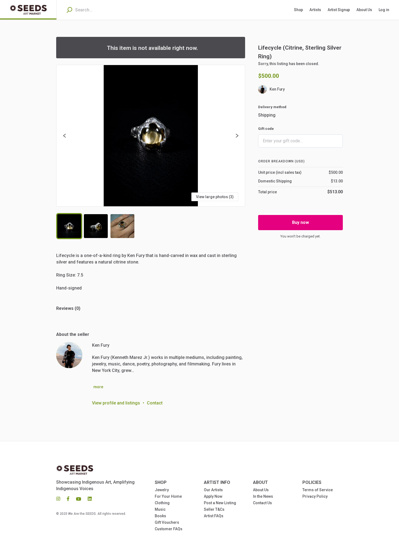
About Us (261, 490)
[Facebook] (68, 498)
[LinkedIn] (88, 498)
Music (160, 509)
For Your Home (168, 496)
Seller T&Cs (214, 509)
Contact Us (262, 503)
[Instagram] (60, 498)
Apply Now (213, 496)
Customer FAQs (168, 529)
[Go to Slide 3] (122, 226)
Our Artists (213, 490)
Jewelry (162, 490)
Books (160, 516)
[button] (150, 135)
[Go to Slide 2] (96, 226)
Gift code (266, 129)
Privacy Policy (315, 496)
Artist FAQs (213, 516)
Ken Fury (277, 89)
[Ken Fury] (69, 355)
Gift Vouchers (167, 522)
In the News (263, 496)
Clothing (162, 503)
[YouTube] (78, 498)
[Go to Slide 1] (69, 226)
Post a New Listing (220, 503)
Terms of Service (317, 490)
